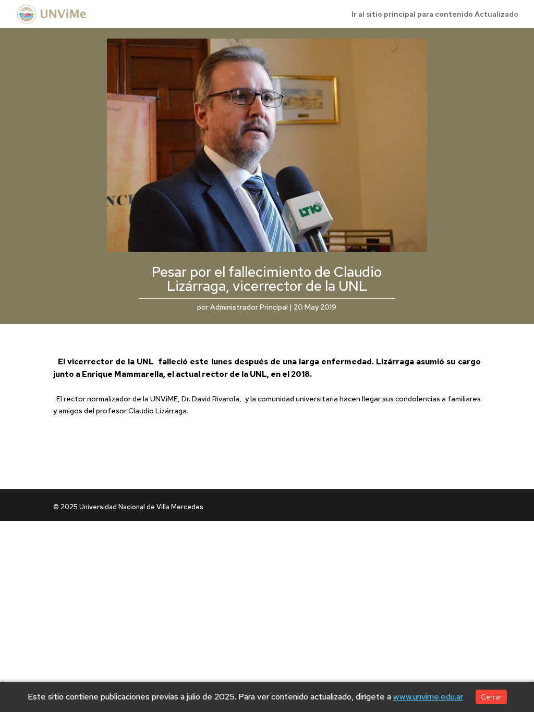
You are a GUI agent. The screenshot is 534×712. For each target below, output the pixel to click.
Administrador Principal (249, 307)
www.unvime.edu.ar (428, 696)
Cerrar (491, 697)
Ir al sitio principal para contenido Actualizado (434, 14)
